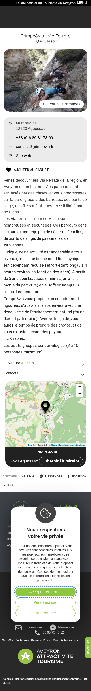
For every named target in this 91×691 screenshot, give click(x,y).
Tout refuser (45, 613)
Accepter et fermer (45, 592)
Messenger (66, 627)
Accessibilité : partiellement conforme (58, 679)
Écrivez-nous (33, 627)
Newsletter (88, 647)
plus (7, 485)
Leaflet (32, 445)
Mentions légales (24, 679)
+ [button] (79, 387)
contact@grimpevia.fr (34, 146)
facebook (79, 476)
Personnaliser (45, 602)
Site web (23, 155)
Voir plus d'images (64, 104)
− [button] (79, 393)
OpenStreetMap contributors (68, 445)
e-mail (30, 476)
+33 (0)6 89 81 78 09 (34, 137)
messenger (53, 476)
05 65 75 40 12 (53, 632)
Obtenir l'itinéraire (61, 461)
